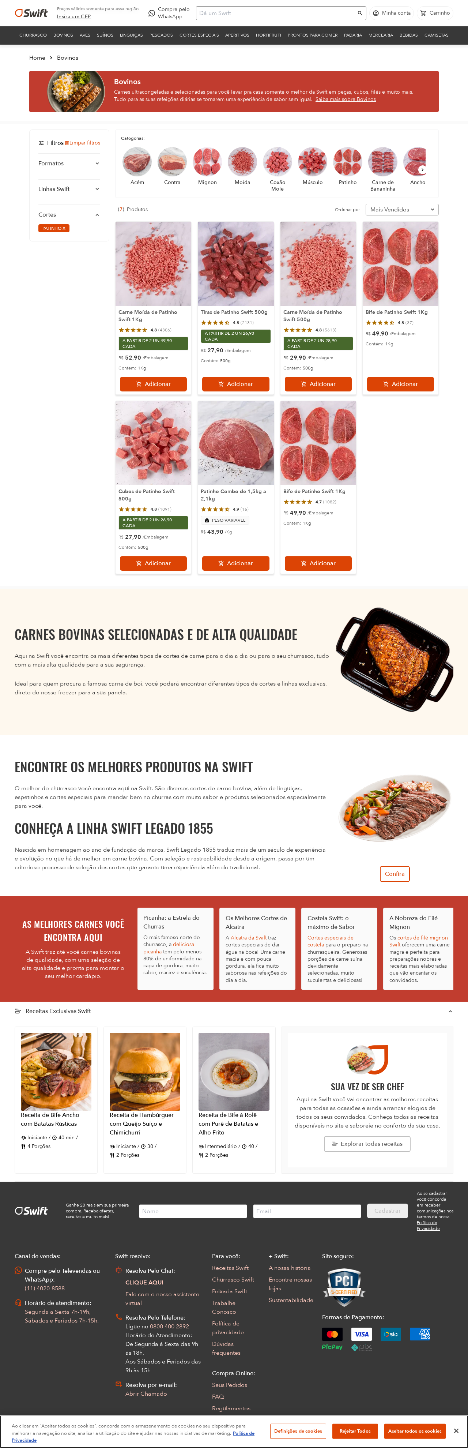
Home (37, 58)
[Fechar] (456, 1431)
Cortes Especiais (199, 35)
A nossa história (290, 1268)
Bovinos (63, 35)
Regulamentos (231, 1408)
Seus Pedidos (229, 1385)
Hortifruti (268, 35)
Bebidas (409, 35)
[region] (234, 1431)
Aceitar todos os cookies (415, 1431)
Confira (395, 874)
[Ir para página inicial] (31, 13)
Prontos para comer (312, 35)
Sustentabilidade (291, 1300)
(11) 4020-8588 (45, 1288)
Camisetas (436, 35)
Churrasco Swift (233, 1280)
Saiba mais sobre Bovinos (346, 99)
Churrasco (33, 35)
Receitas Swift (230, 1268)
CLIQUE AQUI (144, 1283)
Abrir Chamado (146, 1394)
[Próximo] (422, 169)
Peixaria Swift (229, 1291)
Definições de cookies (298, 1431)
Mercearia (381, 35)
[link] (74, 16)
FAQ (218, 1397)
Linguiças (131, 35)
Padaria (353, 35)
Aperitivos (237, 35)
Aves (85, 35)
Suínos (105, 35)
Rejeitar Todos (355, 1431)
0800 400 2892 (169, 1327)
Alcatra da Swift (249, 937)
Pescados (161, 35)
